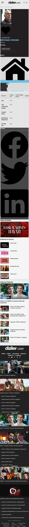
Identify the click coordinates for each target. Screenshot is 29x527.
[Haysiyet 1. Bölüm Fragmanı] (4, 324)
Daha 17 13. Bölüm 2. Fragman (18, 337)
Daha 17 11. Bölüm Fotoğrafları (8, 402)
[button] (14, 145)
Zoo (2, 100)
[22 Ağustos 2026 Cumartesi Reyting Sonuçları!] (14, 490)
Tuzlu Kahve (13, 251)
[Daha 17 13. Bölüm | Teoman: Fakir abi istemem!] (14, 291)
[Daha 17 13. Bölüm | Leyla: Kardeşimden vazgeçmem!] (4, 316)
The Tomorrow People (4, 106)
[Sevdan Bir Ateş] (4, 268)
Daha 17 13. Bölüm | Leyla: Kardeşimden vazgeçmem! (17, 315)
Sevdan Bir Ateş (14, 266)
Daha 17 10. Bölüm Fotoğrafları (9, 408)
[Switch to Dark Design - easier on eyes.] (24, 2)
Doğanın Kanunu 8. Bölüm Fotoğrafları (10, 412)
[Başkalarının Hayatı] (14, 229)
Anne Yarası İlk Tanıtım (7, 461)
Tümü (27, 91)
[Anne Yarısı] (4, 245)
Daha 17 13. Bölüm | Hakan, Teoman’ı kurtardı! (17, 307)
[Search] (26, 2)
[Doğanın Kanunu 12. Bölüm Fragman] (4, 332)
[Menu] (3, 2)
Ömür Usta (13, 274)
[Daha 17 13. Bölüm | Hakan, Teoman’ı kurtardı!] (4, 308)
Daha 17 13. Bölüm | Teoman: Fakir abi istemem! (12, 302)
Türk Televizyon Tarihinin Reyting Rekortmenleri (13, 517)
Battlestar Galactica (4, 119)
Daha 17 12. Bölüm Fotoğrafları (9, 396)
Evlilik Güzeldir (14, 258)
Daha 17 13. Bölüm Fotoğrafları (7, 375)
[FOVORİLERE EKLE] (5, 27)
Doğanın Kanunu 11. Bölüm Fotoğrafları (10, 393)
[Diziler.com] (14, 2)
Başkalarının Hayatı (7, 239)
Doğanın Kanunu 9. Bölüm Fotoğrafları (11, 405)
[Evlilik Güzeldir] (4, 260)
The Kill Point (3, 113)
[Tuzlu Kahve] (4, 253)
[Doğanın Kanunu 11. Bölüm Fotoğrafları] (14, 385)
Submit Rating (6, 49)
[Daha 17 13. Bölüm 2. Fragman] (4, 339)
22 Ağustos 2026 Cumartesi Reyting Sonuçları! (12, 498)
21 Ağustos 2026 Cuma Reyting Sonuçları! (11, 508)
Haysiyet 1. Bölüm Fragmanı (18, 322)
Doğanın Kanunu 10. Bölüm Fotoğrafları (11, 399)
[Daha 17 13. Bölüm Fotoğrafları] (14, 367)
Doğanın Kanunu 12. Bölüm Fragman (10, 455)
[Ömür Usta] (4, 276)
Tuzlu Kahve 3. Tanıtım (7, 464)
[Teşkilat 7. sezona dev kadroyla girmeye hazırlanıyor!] (14, 473)
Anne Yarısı (13, 243)
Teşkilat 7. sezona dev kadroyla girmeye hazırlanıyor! (13, 481)
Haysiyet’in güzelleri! (6, 514)
